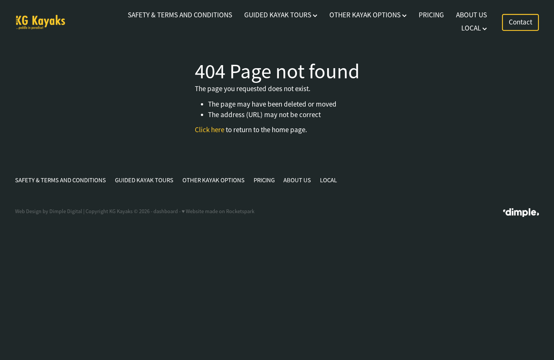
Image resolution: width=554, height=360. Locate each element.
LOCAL (471, 28)
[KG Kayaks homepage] (67, 22)
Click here (209, 129)
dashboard (165, 211)
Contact (520, 22)
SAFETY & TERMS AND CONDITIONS (180, 15)
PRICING (431, 15)
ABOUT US (471, 15)
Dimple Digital (65, 211)
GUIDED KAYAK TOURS (278, 15)
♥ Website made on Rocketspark (218, 211)
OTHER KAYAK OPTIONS (365, 15)
